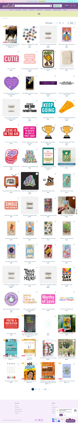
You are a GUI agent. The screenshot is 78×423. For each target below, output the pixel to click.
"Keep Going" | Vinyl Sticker (48, 117)
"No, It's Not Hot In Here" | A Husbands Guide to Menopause (48, 167)
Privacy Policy (54, 407)
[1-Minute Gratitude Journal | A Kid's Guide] (11, 348)
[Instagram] (69, 1)
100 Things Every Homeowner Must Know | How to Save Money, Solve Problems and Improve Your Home (48, 381)
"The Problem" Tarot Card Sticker (11, 261)
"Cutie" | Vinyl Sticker (11, 68)
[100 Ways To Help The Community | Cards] (67, 371)
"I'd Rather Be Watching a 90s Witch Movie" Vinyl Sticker (48, 94)
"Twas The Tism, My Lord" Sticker (30, 284)
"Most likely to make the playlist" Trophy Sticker (66, 142)
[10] (67, 348)
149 (45, 389)
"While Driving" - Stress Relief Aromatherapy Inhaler (48, 285)
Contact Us (17, 413)
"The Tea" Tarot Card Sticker (66, 261)
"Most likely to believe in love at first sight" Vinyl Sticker (30, 142)
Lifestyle (64, 9)
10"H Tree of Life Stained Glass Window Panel (66, 358)
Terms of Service (55, 413)
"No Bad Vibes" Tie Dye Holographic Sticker (29, 166)
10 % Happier (29, 358)
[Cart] (74, 6)
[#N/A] (48, 323)
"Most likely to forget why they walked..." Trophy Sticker (48, 142)
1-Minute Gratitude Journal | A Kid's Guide (11, 358)
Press (53, 405)
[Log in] (71, 6)
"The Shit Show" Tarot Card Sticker (48, 261)
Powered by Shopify (17, 420)
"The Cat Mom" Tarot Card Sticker (66, 215)
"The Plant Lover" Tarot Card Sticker (66, 238)
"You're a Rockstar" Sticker (11, 333)
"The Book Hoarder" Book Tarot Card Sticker (48, 215)
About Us (16, 405)
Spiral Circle (11, 420)
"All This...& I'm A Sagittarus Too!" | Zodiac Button (30, 45)
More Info (11, 9)
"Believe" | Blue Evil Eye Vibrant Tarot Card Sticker (67, 45)
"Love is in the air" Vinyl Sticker (11, 142)
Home (3, 18)
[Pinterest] (70, 1)
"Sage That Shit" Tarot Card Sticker (66, 191)
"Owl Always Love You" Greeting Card (66, 166)
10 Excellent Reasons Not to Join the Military (48, 358)
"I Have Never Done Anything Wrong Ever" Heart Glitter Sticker (11, 94)
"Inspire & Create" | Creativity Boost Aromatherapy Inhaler (11, 118)
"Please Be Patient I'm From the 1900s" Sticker (11, 191)
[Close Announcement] (75, 1)
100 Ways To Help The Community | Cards (67, 381)
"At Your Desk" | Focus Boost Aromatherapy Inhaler (48, 45)
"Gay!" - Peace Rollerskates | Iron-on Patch (48, 68)
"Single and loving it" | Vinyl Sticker (11, 215)
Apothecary (25, 9)
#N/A (48, 333)
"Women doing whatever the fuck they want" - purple (11, 309)
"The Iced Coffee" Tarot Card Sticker (30, 238)
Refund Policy (54, 409)
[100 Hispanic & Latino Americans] (30, 371)
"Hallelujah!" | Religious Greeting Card (66, 68)
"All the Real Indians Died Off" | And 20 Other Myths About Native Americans (11, 45)
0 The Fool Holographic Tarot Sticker (67, 333)
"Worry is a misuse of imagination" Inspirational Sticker (29, 309)
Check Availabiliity (28, 1)
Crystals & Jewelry (48, 9)
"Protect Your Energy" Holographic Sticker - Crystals (30, 191)
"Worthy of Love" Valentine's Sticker (48, 309)
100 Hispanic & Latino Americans (30, 381)
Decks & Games (40, 9)
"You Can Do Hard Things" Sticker (66, 309)
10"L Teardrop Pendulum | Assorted (11, 381)
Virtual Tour (17, 407)
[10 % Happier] (30, 348)
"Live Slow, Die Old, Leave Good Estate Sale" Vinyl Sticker (66, 118)
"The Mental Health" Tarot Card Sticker (48, 238)
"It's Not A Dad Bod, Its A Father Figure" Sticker (29, 118)
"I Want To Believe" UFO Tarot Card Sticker (30, 93)
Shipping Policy (55, 411)
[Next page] (49, 389)
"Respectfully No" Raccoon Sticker (48, 191)
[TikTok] (72, 1)
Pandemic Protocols (18, 411)
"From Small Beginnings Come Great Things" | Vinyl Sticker (30, 69)
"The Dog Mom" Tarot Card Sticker (11, 238)
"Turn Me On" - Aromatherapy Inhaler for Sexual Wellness (11, 285)
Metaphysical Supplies (57, 9)
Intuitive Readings (18, 9)
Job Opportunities (18, 409)
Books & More (32, 9)
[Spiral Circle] (8, 5)
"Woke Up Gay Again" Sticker (66, 284)
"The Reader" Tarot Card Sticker (30, 261)
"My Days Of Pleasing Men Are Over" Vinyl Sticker (11, 167)
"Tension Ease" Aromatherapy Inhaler (30, 215)
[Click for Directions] (57, 5)
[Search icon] (50, 6)
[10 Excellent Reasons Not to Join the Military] (48, 348)
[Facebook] (67, 1)
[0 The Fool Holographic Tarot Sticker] (67, 323)
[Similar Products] (18, 27)
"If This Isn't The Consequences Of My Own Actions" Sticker (67, 94)
